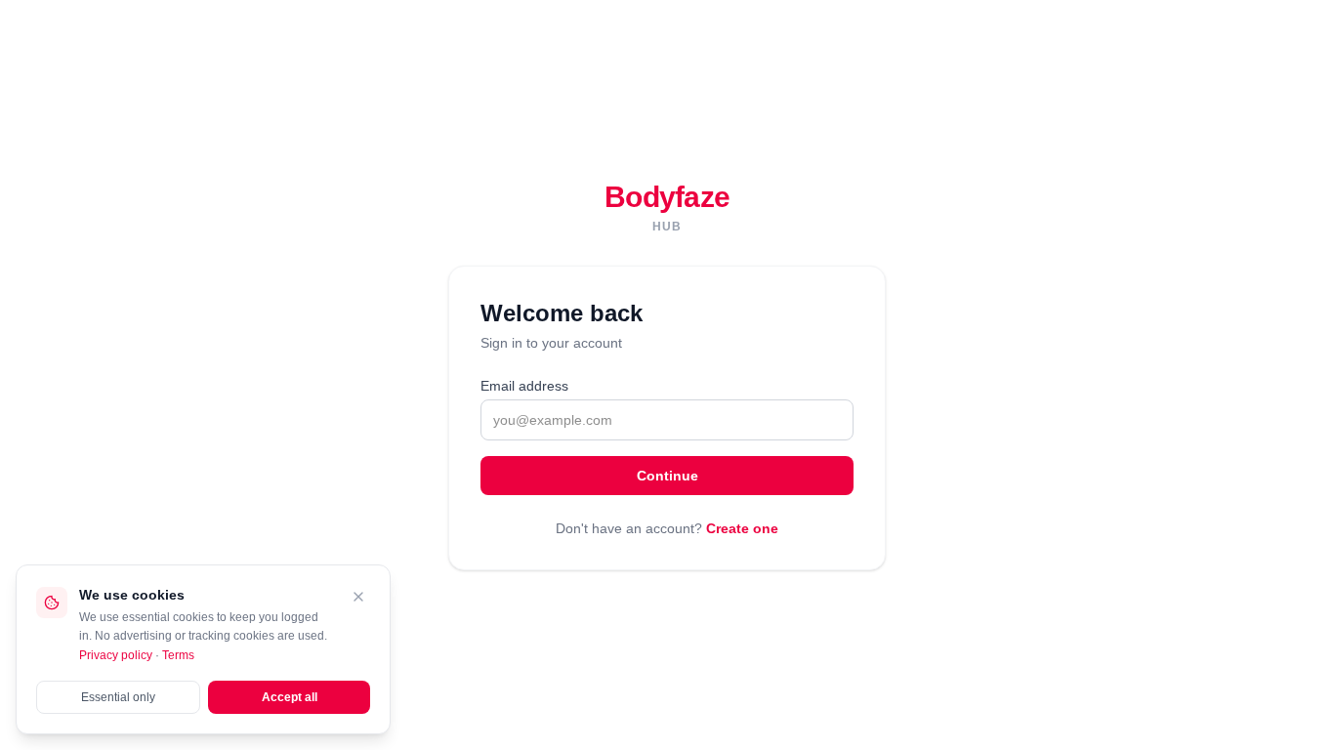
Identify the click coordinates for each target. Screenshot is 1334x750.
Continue (667, 475)
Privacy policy (115, 655)
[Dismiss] (358, 596)
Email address (524, 386)
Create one (742, 528)
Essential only (118, 697)
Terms (178, 655)
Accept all (289, 697)
